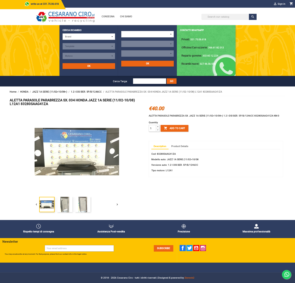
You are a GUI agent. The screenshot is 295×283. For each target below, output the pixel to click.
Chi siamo (126, 16)
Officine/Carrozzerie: (194, 47)
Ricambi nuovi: (190, 63)
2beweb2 (189, 277)
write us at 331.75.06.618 (45, 3)
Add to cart (174, 128)
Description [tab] (160, 146)
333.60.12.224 (210, 55)
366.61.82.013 (216, 47)
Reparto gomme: (191, 55)
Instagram (203, 248)
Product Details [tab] (179, 146)
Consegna (108, 16)
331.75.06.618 (198, 39)
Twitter (189, 248)
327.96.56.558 (207, 63)
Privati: (185, 39)
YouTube (196, 248)
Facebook (183, 248)
